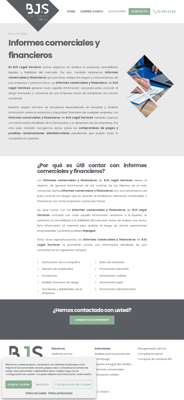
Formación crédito (107, 374)
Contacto (139, 11)
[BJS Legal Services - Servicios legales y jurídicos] (32, 16)
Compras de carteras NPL (155, 359)
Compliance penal (150, 354)
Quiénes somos (91, 11)
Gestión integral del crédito (113, 364)
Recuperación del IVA (152, 348)
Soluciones (117, 11)
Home (71, 11)
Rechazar (42, 384)
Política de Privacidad (60, 392)
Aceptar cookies (18, 384)
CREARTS (104, 391)
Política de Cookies (36, 392)
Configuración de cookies (73, 384)
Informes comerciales (109, 369)
